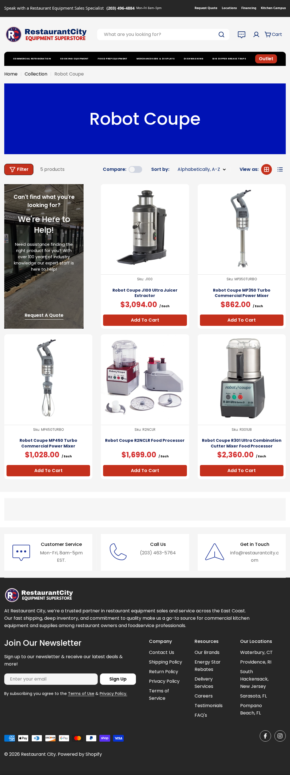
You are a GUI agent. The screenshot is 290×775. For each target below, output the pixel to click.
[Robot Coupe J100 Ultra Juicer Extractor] (145, 228)
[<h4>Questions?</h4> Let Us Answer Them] (241, 34)
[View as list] (280, 169)
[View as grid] (266, 169)
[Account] (256, 34)
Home (11, 74)
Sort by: (160, 169)
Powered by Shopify (80, 754)
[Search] (221, 34)
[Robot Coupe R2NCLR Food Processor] (145, 378)
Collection (36, 74)
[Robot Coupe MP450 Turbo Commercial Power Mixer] (48, 378)
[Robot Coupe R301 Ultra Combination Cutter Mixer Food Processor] (242, 378)
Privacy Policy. (113, 693)
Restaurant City (38, 754)
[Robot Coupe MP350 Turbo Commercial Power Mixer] (242, 228)
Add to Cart (145, 320)
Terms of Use (81, 693)
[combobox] (163, 34)
